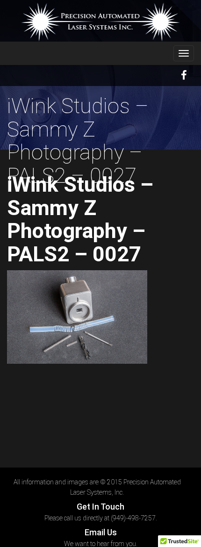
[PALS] (100, 22)
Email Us (101, 532)
